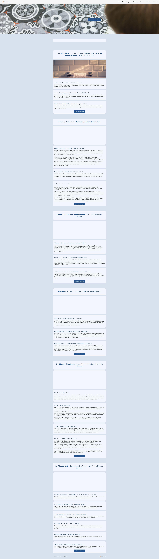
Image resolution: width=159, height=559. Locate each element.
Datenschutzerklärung (63, 556)
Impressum (55, 556)
